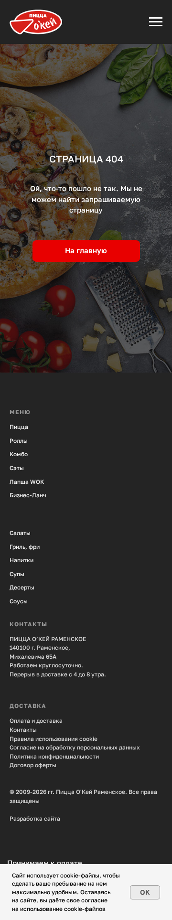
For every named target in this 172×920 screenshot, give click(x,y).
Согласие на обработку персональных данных (75, 747)
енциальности (79, 756)
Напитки (21, 560)
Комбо (19, 454)
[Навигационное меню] (155, 22)
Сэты (17, 467)
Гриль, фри (25, 546)
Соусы (19, 601)
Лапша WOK (27, 481)
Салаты (20, 532)
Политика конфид (34, 756)
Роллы (19, 440)
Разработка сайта (35, 818)
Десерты (22, 587)
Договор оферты (33, 765)
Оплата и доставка (36, 720)
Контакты (23, 729)
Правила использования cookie (53, 738)
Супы (17, 574)
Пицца (19, 426)
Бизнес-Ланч (28, 495)
